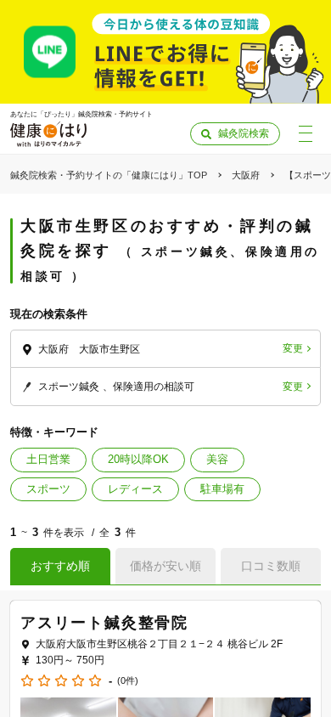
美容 (217, 459)
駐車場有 (222, 489)
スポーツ (48, 489)
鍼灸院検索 (243, 133)
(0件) (127, 681)
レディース (135, 489)
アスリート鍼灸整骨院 (104, 622)
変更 (293, 348)
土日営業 (48, 459)
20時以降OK (138, 459)
